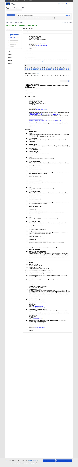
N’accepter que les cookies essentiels (64, 460)
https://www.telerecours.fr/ (40, 307)
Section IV (10, 60)
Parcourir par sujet (50, 17)
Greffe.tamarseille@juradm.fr (37, 306)
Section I (9, 51)
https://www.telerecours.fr (40, 327)
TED (7, 22)
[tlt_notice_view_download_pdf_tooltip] (25, 69)
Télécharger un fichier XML (14, 35)
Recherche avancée (31, 17)
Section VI (10, 63)
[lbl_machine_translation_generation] (38, 73)
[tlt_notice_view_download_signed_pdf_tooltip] (42, 61)
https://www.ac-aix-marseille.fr (41, 45)
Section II (10, 54)
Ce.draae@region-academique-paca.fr (39, 43)
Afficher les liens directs (14, 37)
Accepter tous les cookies (49, 460)
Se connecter (62, 3)
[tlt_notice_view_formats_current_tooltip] (68, 81)
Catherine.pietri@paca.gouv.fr (37, 318)
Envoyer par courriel (14, 42)
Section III (10, 57)
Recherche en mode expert (40, 17)
